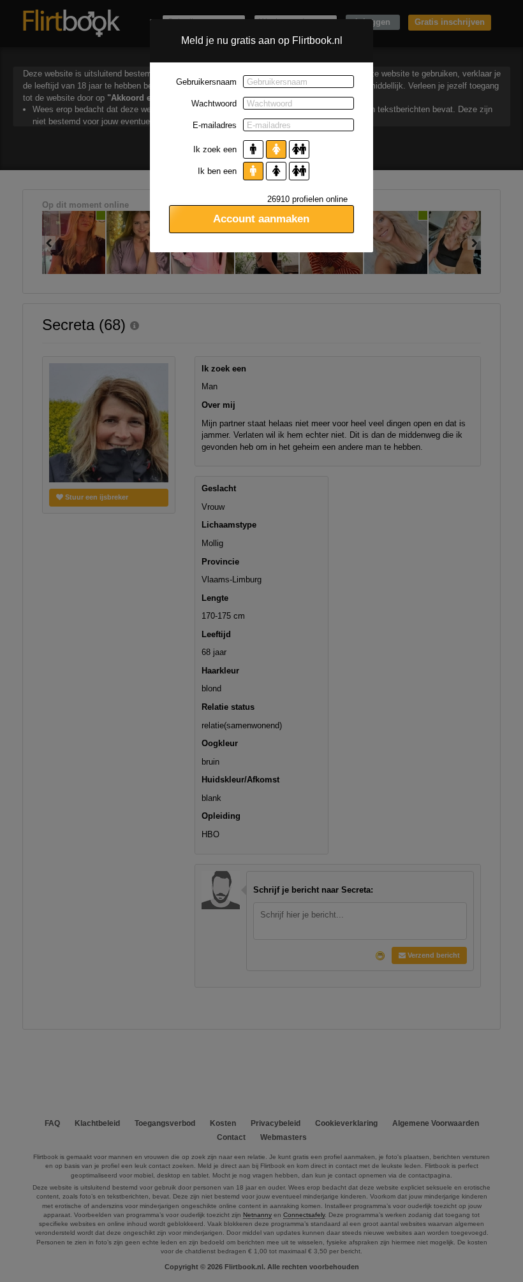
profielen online (307, 199)
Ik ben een (217, 171)
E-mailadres (215, 125)
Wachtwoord (214, 103)
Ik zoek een (215, 149)
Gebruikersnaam (206, 82)
